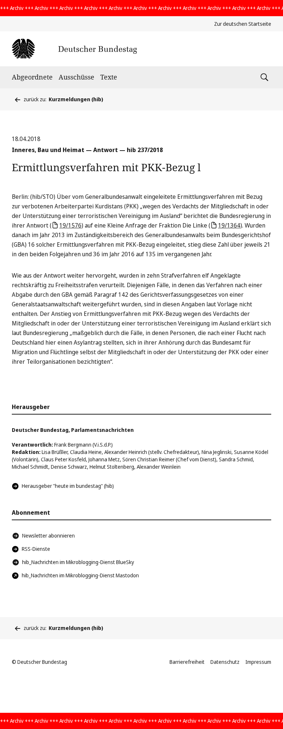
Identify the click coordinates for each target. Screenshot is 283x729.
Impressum (258, 661)
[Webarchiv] (74, 49)
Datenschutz (225, 661)
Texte (108, 77)
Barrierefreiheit (187, 661)
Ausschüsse (76, 77)
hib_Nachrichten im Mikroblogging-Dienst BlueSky (78, 562)
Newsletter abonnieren (48, 535)
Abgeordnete (32, 77)
